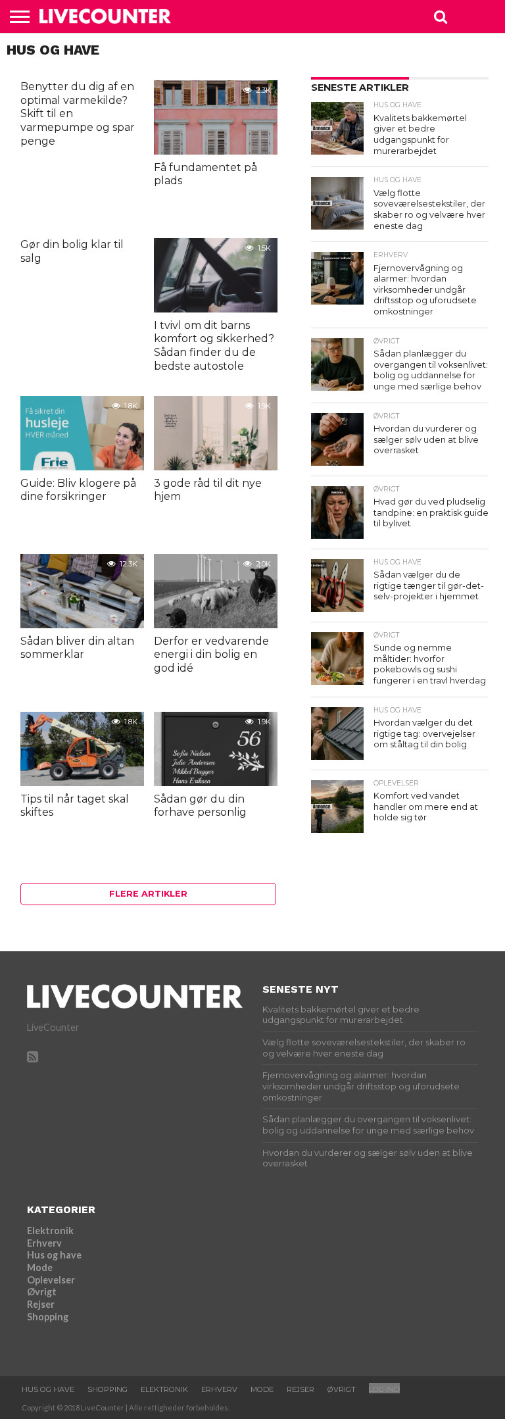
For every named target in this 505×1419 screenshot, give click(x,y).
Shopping (47, 1316)
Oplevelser (51, 1279)
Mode (40, 1267)
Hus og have (54, 1254)
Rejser (41, 1304)
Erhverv (44, 1243)
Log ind (384, 1389)
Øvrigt (42, 1291)
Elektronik (50, 1230)
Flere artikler (148, 894)
